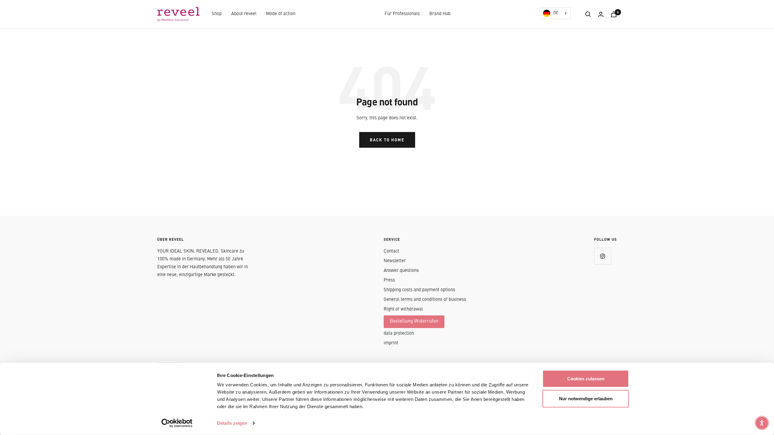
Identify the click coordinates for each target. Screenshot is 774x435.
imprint (391, 343)
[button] (762, 423)
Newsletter (395, 261)
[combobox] (555, 13)
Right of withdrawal (403, 309)
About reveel (243, 14)
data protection (399, 333)
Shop (217, 14)
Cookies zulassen (585, 378)
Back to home (387, 139)
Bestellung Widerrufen (414, 321)
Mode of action (280, 14)
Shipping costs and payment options (419, 290)
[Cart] (614, 14)
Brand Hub (439, 14)
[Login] (600, 14)
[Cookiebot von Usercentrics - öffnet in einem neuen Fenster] (177, 423)
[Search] (588, 14)
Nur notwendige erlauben (586, 398)
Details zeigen (232, 423)
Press (389, 280)
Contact (391, 251)
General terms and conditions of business (425, 300)
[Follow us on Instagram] (602, 256)
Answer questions (401, 271)
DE (555, 13)
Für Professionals (402, 14)
